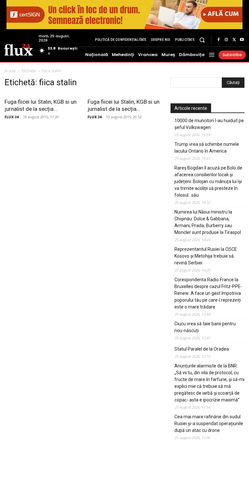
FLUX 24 (11, 116)
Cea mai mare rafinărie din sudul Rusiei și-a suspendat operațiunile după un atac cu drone (208, 423)
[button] (202, 40)
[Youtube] (242, 40)
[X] (234, 40)
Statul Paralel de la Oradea (201, 349)
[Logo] (18, 49)
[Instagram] (226, 40)
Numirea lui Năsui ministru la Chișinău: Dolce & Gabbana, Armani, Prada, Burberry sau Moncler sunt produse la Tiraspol (207, 222)
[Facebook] (218, 40)
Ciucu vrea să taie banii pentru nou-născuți (205, 327)
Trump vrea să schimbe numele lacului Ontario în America (206, 148)
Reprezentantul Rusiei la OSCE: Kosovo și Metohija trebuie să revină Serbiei (206, 256)
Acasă (10, 71)
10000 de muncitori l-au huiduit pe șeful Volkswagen (209, 124)
